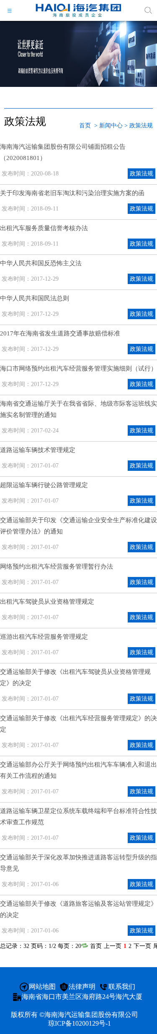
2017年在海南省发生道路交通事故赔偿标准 (60, 333)
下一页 (142, 946)
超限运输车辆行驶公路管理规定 (44, 485)
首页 (85, 125)
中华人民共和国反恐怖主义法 (41, 263)
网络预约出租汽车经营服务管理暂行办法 (56, 566)
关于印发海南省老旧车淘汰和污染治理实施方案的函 (72, 193)
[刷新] (84, 946)
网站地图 (42, 986)
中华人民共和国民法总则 (34, 298)
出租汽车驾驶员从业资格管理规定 (47, 601)
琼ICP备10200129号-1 (79, 1023)
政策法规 (141, 125)
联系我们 (121, 986)
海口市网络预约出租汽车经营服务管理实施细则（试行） (78, 368)
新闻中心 (111, 125)
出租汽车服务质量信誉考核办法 (44, 228)
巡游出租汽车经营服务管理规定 (44, 636)
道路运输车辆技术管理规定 (37, 450)
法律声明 (82, 986)
